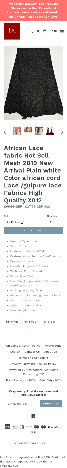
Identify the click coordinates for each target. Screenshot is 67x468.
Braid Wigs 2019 (50, 380)
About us (50, 351)
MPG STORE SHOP (35, 443)
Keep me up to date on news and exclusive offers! (33, 393)
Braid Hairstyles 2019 (20, 380)
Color (7, 216)
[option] (16, 130)
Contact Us (32, 351)
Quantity (52, 216)
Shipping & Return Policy (23, 345)
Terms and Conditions (33, 357)
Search (15, 351)
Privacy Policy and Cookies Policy (33, 363)
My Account (53, 345)
